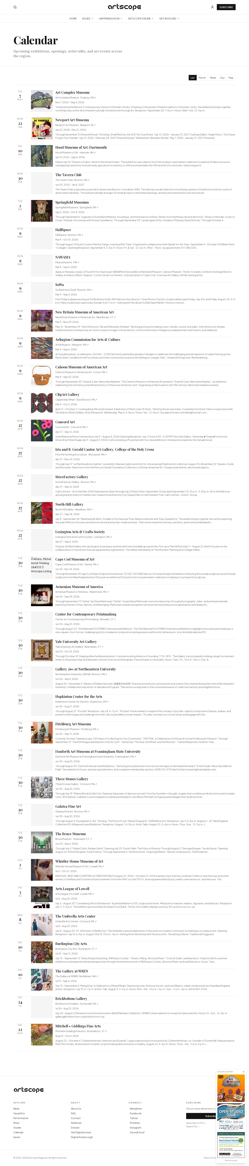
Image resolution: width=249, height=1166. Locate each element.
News (16, 1108)
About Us (76, 1108)
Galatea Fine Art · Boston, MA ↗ (72, 811)
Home (73, 18)
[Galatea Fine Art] (231, 1145)
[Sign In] (212, 7)
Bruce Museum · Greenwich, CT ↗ (73, 838)
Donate (75, 1127)
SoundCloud (137, 1132)
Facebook (136, 1113)
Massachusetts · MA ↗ (67, 262)
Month (202, 77)
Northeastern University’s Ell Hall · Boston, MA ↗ (81, 674)
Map (231, 77)
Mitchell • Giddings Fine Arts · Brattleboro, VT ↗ (81, 1031)
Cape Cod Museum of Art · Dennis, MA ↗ (77, 564)
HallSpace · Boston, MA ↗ (69, 234)
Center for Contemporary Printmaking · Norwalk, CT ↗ (85, 619)
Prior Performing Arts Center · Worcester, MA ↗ (81, 454)
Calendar (18, 1132)
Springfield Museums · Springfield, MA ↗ (76, 207)
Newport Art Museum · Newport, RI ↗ (75, 124)
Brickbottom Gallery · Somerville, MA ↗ (76, 1003)
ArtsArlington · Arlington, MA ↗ (72, 344)
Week (213, 77)
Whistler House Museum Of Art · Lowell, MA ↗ (79, 866)
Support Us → (193, 1126)
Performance (20, 1118)
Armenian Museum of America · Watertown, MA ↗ (82, 591)
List (193, 77)
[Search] (15, 7)
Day (222, 77)
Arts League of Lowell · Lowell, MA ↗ (74, 893)
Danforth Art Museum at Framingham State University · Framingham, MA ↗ (95, 756)
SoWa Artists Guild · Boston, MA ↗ (74, 289)
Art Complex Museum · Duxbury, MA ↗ (75, 97)
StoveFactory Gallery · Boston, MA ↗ (75, 481)
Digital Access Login (82, 1137)
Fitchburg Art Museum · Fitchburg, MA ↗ (77, 729)
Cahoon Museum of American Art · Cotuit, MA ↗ (81, 372)
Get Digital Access (81, 1132)
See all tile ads (231, 1160)
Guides (17, 1127)
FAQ (73, 1113)
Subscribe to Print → (196, 1123)
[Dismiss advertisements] (243, 1072)
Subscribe (226, 7)
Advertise (76, 1122)
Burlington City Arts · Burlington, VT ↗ (76, 948)
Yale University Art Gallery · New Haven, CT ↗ (79, 646)
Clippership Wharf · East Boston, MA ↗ (76, 399)
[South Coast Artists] (231, 1117)
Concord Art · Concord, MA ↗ (71, 426)
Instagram (135, 1127)
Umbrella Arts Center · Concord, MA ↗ (76, 921)
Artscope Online (139, 18)
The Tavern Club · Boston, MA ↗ (72, 179)
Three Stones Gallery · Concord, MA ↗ (76, 783)
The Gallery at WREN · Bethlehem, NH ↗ (76, 976)
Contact (76, 1118)
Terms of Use (210, 1158)
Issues (86, 18)
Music (16, 1122)
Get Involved (168, 18)
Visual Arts (19, 1113)
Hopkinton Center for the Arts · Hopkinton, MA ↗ (82, 701)
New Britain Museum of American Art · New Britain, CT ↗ (85, 317)
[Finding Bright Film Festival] (231, 1088)
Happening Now (109, 18)
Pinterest (135, 1122)
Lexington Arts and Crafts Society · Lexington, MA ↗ (83, 536)
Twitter (134, 1118)
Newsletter (136, 1108)
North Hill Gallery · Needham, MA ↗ (74, 509)
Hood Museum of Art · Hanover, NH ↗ (75, 152)
